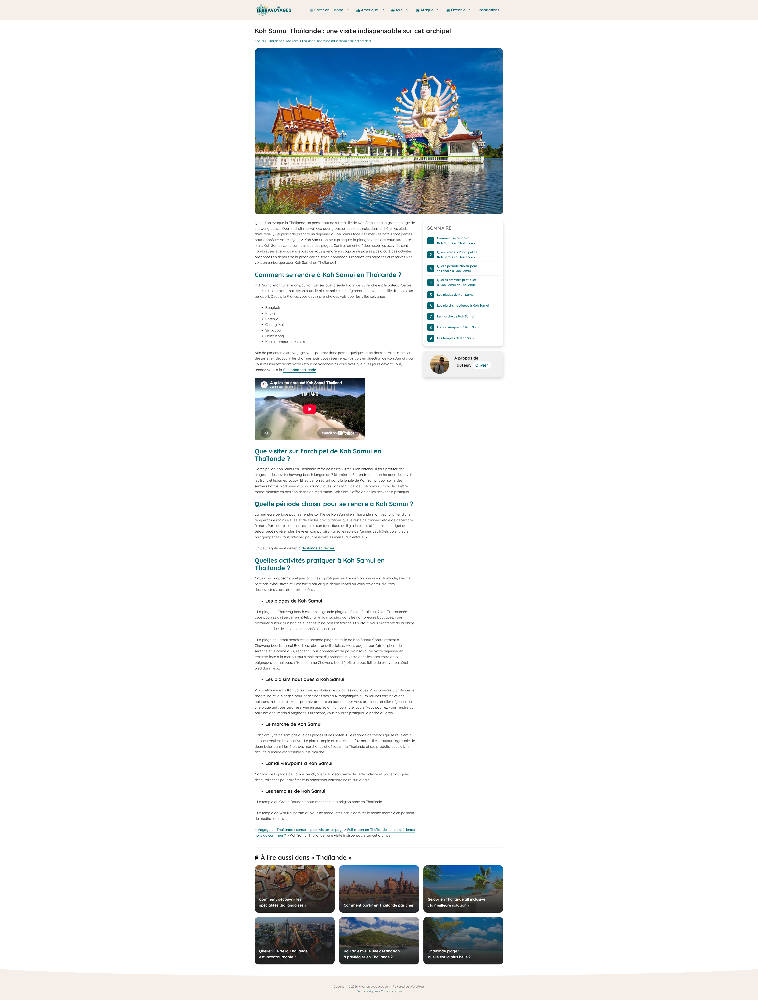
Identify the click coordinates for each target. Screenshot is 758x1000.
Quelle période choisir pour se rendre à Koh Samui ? (457, 268)
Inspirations (489, 10)
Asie (400, 10)
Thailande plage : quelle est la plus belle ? (449, 954)
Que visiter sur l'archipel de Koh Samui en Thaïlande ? (457, 254)
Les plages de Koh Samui (455, 295)
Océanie (458, 10)
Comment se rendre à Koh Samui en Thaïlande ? (456, 240)
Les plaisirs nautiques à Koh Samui (463, 305)
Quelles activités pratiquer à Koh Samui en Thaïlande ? (457, 282)
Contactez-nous (391, 991)
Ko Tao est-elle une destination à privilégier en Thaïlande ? (371, 954)
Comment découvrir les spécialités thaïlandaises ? (282, 902)
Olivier (481, 365)
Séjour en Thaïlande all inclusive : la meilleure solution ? (456, 902)
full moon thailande (299, 369)
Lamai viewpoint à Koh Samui (459, 327)
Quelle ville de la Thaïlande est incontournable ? (283, 954)
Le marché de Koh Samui (455, 316)
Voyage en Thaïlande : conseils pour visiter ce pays (300, 829)
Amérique (370, 10)
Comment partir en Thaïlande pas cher (378, 905)
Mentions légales (367, 991)
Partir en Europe (329, 10)
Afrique (427, 10)
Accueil (259, 41)
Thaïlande (275, 41)
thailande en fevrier (318, 548)
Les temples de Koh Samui (456, 338)
